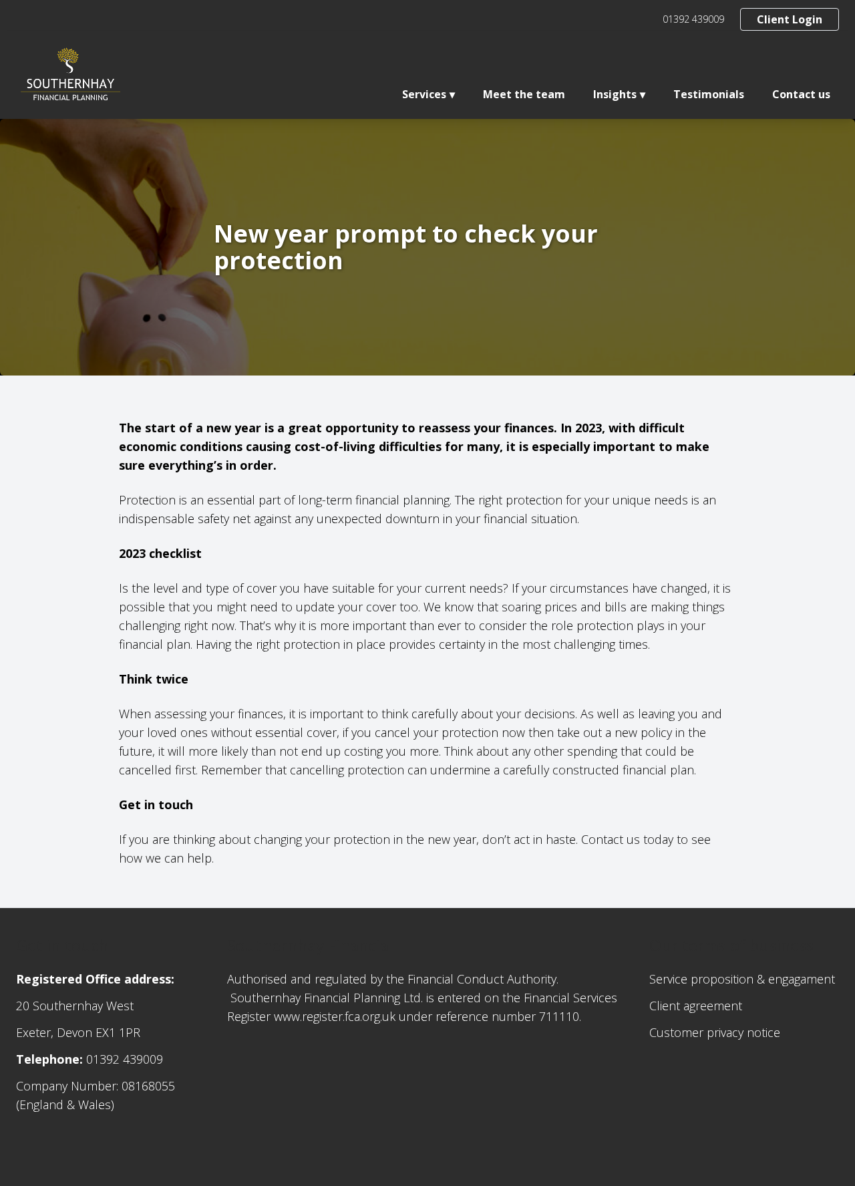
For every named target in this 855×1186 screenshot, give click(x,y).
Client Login (789, 19)
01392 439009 (693, 19)
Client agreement (695, 1006)
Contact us (801, 94)
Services (424, 94)
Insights (615, 94)
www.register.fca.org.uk (334, 1016)
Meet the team (524, 94)
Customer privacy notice (714, 1032)
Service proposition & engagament (742, 979)
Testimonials (708, 94)
